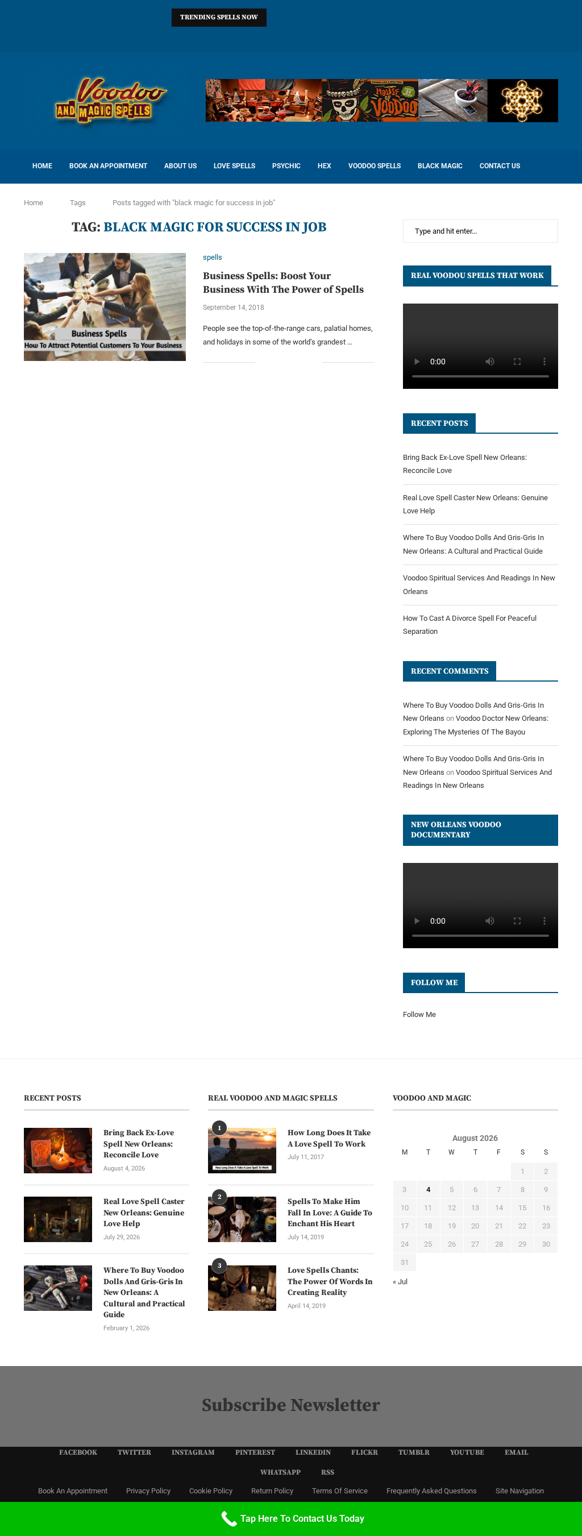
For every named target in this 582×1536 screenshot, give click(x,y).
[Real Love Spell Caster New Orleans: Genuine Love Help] (58, 1219)
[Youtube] (320, 36)
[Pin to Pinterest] (301, 362)
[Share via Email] (313, 362)
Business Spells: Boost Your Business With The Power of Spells (283, 282)
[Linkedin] (276, 36)
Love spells (234, 166)
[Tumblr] (306, 36)
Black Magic (440, 166)
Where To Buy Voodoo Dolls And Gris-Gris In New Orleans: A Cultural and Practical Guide (144, 1292)
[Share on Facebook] (278, 362)
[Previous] (277, 18)
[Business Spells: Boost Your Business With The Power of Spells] (105, 307)
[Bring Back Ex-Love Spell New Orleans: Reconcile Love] (58, 1150)
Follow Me (419, 1014)
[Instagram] (247, 36)
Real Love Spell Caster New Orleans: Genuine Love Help (144, 1213)
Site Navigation (520, 1491)
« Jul (400, 1281)
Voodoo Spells (374, 166)
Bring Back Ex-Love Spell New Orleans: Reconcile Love (138, 1144)
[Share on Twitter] (289, 362)
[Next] (291, 18)
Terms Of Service (340, 1491)
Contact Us (500, 166)
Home (42, 166)
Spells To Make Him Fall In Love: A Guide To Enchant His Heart (330, 1213)
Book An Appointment (108, 166)
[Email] (335, 36)
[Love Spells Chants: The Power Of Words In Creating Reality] (242, 1288)
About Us (180, 166)
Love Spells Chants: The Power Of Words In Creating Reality (330, 1281)
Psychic (286, 166)
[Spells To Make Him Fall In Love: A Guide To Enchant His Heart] (242, 1219)
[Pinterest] (261, 36)
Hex (324, 166)
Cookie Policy (210, 1491)
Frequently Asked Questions (431, 1491)
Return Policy (272, 1491)
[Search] (552, 166)
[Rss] (365, 36)
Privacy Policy (148, 1491)
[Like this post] (264, 362)
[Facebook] (217, 36)
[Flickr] (291, 36)
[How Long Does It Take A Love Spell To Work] (242, 1150)
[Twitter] (232, 36)
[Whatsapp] (350, 36)
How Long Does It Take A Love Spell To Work (329, 1138)
